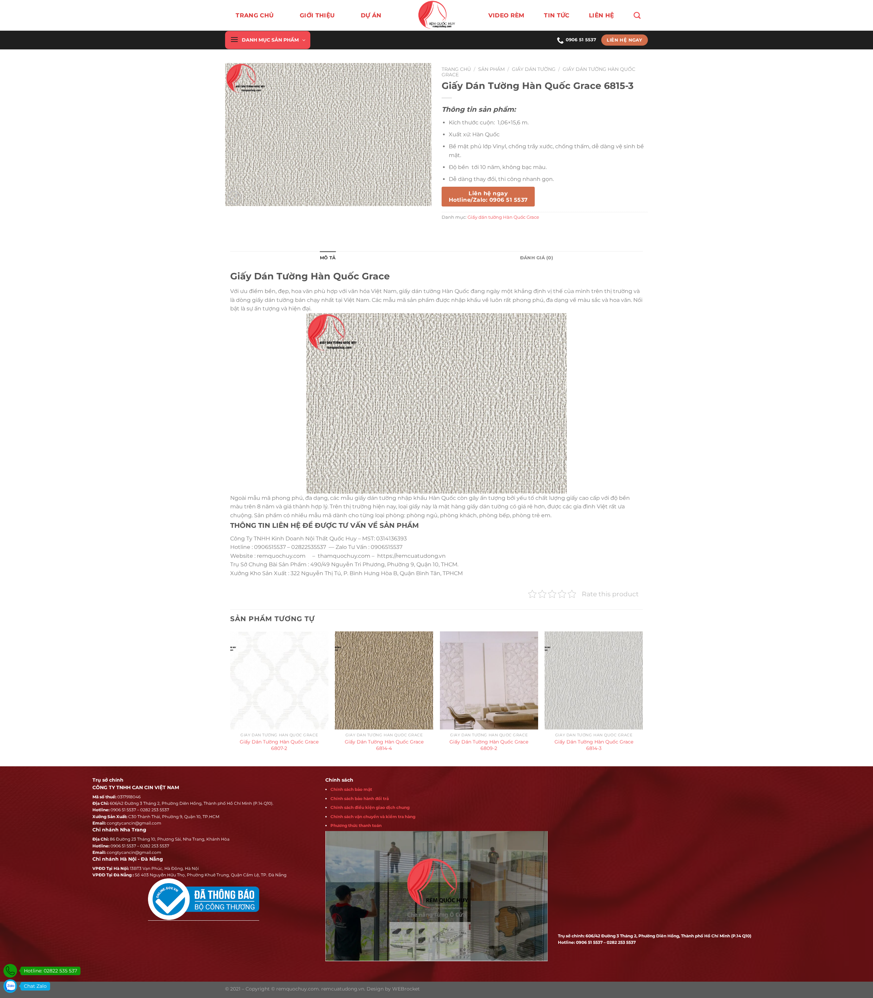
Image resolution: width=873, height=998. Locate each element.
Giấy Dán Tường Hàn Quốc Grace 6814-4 (384, 745)
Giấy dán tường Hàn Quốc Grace (503, 217)
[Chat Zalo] (10, 986)
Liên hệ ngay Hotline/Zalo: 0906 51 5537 (488, 196)
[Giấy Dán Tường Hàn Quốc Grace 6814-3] (594, 680)
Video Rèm (506, 15)
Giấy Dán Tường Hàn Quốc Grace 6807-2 (279, 745)
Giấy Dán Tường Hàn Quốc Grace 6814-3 (593, 745)
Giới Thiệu (317, 15)
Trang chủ (254, 15)
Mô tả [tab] (328, 257)
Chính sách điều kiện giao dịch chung (370, 807)
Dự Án (371, 15)
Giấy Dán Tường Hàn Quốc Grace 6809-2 (488, 745)
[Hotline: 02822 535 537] (10, 971)
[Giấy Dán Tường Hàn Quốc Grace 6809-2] (489, 680)
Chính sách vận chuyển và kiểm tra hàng (372, 816)
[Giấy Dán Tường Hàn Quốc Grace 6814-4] (384, 680)
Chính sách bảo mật (351, 789)
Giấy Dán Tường (534, 69)
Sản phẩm (491, 69)
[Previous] (230, 698)
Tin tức (556, 15)
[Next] (642, 698)
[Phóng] (234, 197)
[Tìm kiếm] (637, 15)
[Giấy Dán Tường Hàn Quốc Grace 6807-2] (279, 680)
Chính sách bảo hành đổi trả (359, 798)
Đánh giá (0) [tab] (536, 257)
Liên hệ (601, 15)
